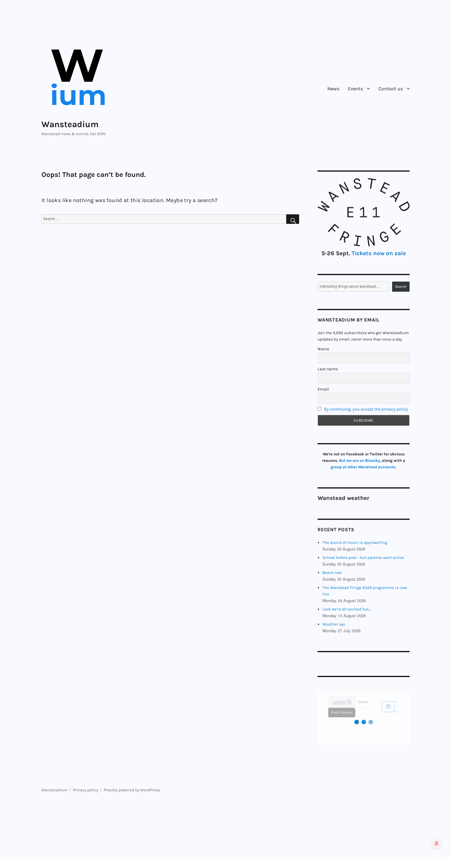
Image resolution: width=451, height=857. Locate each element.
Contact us (390, 89)
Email (323, 389)
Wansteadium (70, 124)
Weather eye (333, 624)
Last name (328, 369)
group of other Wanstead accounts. (363, 467)
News (333, 89)
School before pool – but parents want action (363, 557)
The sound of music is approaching (354, 542)
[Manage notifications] (436, 843)
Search (401, 286)
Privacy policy (85, 790)
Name (323, 349)
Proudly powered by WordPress (132, 790)
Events (355, 89)
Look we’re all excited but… (346, 609)
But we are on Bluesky (359, 460)
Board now (331, 572)
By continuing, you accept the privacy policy (366, 409)
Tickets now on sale (379, 253)
